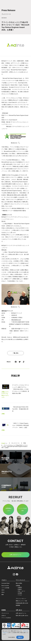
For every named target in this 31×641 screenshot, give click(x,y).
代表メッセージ (21, 591)
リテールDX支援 (5, 587)
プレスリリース (5, 613)
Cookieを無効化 (11, 637)
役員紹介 (20, 589)
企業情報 (18, 585)
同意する (20, 637)
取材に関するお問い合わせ (22, 615)
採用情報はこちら (8, 509)
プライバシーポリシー (21, 598)
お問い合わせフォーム (21, 613)
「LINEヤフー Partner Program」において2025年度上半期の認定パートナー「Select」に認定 (20, 425)
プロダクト (4, 580)
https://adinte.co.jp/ (16, 319)
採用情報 (18, 605)
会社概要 (20, 593)
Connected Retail (5, 583)
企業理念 (20, 587)
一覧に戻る (15, 353)
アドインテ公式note (22, 509)
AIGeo (3, 592)
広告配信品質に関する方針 (22, 603)
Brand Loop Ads (5, 585)
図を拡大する (14, 142)
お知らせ (4, 615)
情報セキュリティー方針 (21, 600)
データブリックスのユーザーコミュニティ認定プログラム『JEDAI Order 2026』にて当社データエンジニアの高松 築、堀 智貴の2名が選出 (20, 389)
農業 (3, 594)
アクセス (20, 594)
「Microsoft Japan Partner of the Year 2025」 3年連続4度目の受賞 (20, 409)
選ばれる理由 (19, 583)
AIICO (3, 590)
